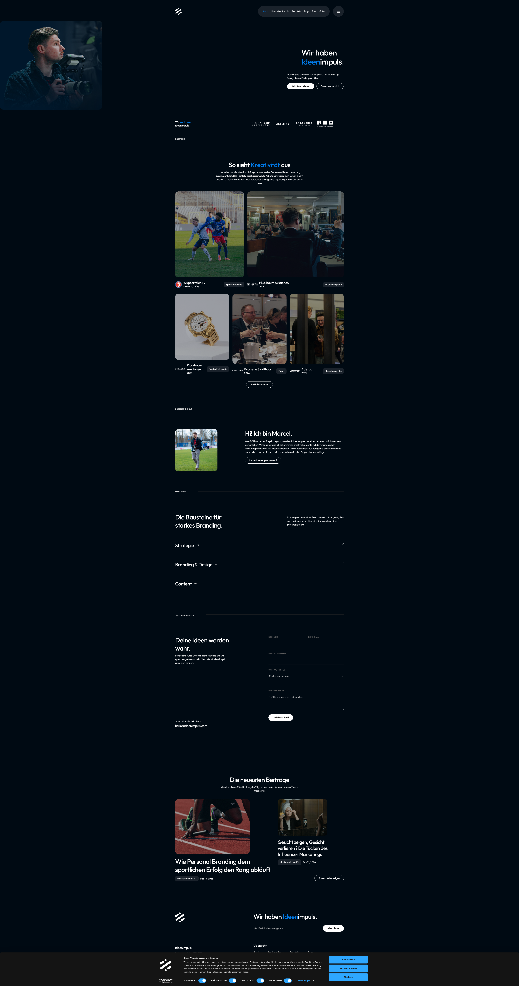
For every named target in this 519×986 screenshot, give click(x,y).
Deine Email (313, 637)
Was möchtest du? (277, 670)
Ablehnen (348, 977)
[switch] (232, 980)
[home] (178, 11)
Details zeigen (303, 981)
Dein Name (273, 637)
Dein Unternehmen (277, 653)
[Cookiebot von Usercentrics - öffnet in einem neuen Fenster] (165, 981)
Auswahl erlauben (348, 968)
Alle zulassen (348, 959)
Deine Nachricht (276, 691)
